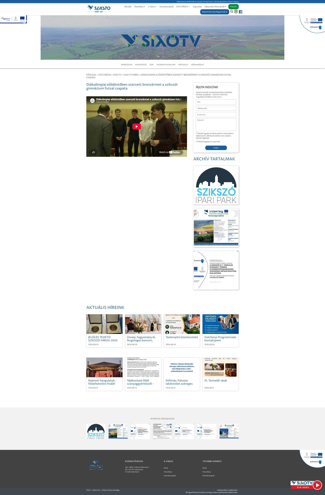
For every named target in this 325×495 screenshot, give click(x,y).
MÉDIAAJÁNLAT (197, 65)
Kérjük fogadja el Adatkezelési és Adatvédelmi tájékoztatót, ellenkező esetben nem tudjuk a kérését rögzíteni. (214, 135)
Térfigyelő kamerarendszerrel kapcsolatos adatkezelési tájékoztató (211, 492)
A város (151, 6)
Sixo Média (105, 74)
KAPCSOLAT (183, 65)
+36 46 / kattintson (135, 469)
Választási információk (214, 6)
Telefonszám (201, 107)
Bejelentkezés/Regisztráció (214, 12)
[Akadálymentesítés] (236, 11)
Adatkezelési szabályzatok (227, 490)
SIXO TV (117, 74)
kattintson (135, 472)
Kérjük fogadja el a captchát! (209, 142)
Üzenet (199, 120)
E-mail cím (200, 113)
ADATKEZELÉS (141, 65)
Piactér (233, 6)
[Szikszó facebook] (238, 12)
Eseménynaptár (167, 6)
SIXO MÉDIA (182, 6)
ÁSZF (152, 65)
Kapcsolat (197, 6)
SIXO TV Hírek (131, 74)
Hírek (166, 468)
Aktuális (128, 6)
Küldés (216, 148)
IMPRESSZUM (126, 65)
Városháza (139, 6)
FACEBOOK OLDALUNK (166, 65)
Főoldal (91, 74)
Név (197, 100)
